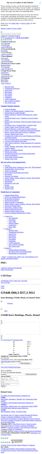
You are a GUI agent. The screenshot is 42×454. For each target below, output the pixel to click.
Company (11, 36)
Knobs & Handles (10, 109)
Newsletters (8, 95)
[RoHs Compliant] (1, 301)
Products (17, 36)
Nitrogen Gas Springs (11, 176)
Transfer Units (9, 188)
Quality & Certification (22, 420)
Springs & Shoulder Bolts (13, 206)
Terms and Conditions (7, 420)
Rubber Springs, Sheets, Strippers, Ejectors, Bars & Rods (22, 178)
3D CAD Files (5, 282)
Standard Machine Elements (10, 106)
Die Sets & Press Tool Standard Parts (13, 162)
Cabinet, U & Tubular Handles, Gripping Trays (19, 111)
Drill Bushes (8, 181)
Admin (19, 445)
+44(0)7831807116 (7, 69)
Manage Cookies (6, 28)
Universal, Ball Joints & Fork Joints (16, 141)
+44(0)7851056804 (7, 61)
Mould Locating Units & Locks (14, 211)
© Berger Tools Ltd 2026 (8, 445)
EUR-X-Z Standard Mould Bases (15, 197)
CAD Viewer (6, 340)
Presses (7, 185)
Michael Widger (6, 65)
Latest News (8, 90)
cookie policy (15, 23)
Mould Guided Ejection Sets (13, 209)
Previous (10, 303)
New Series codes (10, 102)
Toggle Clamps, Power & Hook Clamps (17, 127)
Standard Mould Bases (12, 195)
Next (5, 303)
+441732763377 (6, 83)
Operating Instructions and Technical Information (20, 153)
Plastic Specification (7, 269)
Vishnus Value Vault (11, 159)
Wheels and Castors (11, 152)
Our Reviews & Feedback (9, 419)
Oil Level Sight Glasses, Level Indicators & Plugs (20, 139)
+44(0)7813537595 (7, 76)
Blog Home (8, 92)
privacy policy (25, 23)
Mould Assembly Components (14, 202)
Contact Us (4, 36)
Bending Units (9, 187)
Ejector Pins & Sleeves (12, 200)
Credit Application (10, 99)
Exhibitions (8, 97)
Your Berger (8, 38)
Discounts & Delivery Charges (10, 426)
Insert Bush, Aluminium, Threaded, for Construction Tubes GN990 (19, 399)
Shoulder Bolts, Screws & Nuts (14, 169)
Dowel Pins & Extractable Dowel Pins (16, 172)
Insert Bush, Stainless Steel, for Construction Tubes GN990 (19, 405)
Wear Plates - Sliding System (13, 207)
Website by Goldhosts (28, 445)
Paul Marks (4, 51)
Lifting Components (11, 171)
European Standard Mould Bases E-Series (18, 213)
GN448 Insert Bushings (8, 449)
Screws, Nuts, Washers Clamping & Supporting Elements (22, 130)
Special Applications (11, 155)
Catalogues (9, 417)
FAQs (30, 417)
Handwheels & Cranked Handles (15, 113)
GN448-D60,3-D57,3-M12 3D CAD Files (14, 281)
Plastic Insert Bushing (23, 450)
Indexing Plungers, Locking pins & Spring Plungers (21, 129)
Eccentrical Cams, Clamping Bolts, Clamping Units (20, 125)
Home (4, 257)
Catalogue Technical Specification (11, 268)
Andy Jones (4, 58)
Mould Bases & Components (10, 192)
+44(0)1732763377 (7, 54)
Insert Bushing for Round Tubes (26, 449)
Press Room (8, 94)
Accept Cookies (16, 28)
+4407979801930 (6, 47)
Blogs (13, 422)
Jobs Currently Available (12, 101)
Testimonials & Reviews (12, 88)
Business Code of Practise (32, 419)
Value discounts (5, 361)
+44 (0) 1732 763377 (22, 38)
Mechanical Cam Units (12, 183)
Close (2, 286)
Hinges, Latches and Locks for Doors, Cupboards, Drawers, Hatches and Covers (20, 133)
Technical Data (18, 340)
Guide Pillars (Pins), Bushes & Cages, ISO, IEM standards (23, 167)
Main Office (4, 80)
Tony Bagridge (5, 43)
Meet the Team (9, 87)
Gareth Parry (5, 72)
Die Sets (7, 165)
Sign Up (11, 415)
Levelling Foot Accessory (9, 450)
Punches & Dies (10, 180)
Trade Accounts (19, 415)
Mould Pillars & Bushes (12, 199)
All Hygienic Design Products (14, 157)
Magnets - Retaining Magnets (14, 150)
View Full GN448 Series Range (11, 367)
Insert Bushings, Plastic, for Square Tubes (13, 410)
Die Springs (8, 174)
